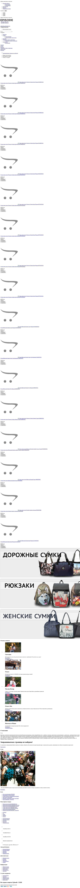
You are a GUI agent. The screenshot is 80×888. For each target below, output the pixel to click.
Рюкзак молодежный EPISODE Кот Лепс (11, 805)
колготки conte (14, 884)
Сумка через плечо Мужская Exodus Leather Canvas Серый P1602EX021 (14, 450)
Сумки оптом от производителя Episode (11, 796)
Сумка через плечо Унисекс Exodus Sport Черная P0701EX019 (12, 205)
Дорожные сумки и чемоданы (9, 39)
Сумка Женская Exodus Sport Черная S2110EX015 (10, 541)
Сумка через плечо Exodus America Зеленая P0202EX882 (11, 511)
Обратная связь (6, 822)
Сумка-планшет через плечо (10, 37)
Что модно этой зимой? (7, 797)
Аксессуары (5, 41)
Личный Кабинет (6, 818)
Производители (6, 858)
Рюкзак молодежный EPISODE (9, 809)
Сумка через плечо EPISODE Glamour (10, 808)
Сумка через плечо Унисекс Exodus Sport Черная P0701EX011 (12, 297)
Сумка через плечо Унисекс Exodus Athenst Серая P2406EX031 (13, 419)
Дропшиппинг (6, 861)
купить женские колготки (5, 884)
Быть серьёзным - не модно (8, 799)
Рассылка (5, 821)
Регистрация (7, 4)
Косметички (7, 42)
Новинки (5, 34)
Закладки (5, 820)
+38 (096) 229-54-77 (4, 21)
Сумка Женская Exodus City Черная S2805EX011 (10, 388)
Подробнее (2, 789)
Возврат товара (6, 867)
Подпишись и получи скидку (9, 795)
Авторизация (7, 5)
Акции (4, 862)
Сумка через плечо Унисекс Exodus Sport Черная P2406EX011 (12, 144)
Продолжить (3, 747)
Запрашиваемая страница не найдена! (10, 53)
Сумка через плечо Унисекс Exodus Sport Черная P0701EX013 (12, 266)
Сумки (4, 35)
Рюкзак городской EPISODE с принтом (11, 810)
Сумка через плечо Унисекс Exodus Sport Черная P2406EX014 (12, 83)
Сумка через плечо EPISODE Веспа (10, 807)
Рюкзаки (4, 38)
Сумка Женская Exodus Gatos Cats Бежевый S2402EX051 (11, 358)
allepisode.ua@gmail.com (5, 26)
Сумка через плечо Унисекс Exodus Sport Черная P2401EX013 (12, 174)
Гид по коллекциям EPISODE (9, 794)
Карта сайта (5, 868)
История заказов (6, 819)
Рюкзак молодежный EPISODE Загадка (11, 806)
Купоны (4, 859)
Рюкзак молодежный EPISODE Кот (10, 804)
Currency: (2, 10)
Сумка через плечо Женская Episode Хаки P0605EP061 (11, 480)
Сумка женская (8, 36)
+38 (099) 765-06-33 (4, 22)
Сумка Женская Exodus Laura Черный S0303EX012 (10, 327)
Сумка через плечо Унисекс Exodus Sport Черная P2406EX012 (12, 113)
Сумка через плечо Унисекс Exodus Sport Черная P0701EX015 (12, 236)
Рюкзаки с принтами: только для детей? (11, 798)
